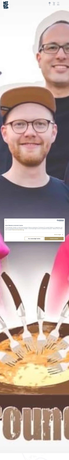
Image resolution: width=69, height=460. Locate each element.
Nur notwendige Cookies (34, 238)
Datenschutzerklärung (18, 229)
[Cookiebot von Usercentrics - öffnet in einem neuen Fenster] (58, 221)
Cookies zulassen (54, 238)
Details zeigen (57, 234)
